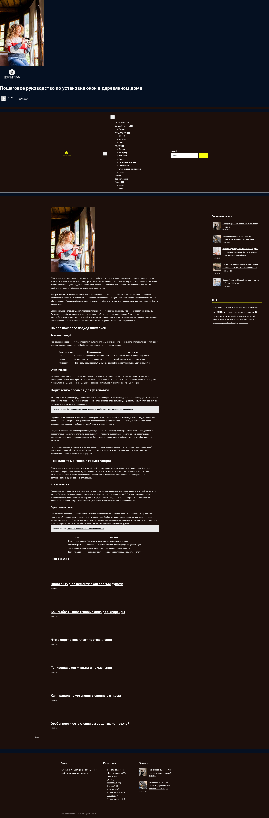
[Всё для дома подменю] (128, 133)
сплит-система (243, 323)
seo (214, 316)
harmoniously (254, 307)
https (219, 312)
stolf (229, 316)
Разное (110, 786)
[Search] (203, 155)
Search (174, 151)
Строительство (114, 793)
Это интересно (114, 799)
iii (226, 312)
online (249, 312)
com (225, 307)
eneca (244, 307)
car (216, 307)
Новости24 (112, 783)
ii (224, 312)
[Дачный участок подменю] (131, 126)
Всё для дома (113, 770)
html (214, 312)
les (239, 312)
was (251, 316)
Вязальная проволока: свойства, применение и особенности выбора (159, 785)
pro (253, 312)
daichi (236, 307)
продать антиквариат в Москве (244, 319)
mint (245, 312)
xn (225, 319)
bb (213, 307)
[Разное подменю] (122, 182)
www (215, 319)
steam (225, 316)
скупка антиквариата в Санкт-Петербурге (225, 323)
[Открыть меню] (105, 154)
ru (256, 311)
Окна (37, 737)
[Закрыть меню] (112, 117)
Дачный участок (114, 773)
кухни (231, 319)
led (236, 312)
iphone (230, 312)
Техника (111, 796)
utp (248, 316)
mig (242, 312)
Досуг (110, 779)
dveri (240, 307)
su (237, 316)
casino (220, 307)
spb (221, 316)
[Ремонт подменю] (122, 146)
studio (233, 316)
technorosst (242, 316)
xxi (228, 319)
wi (254, 316)
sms (217, 316)
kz (233, 312)
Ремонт (110, 789)
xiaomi (222, 319)
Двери (110, 776)
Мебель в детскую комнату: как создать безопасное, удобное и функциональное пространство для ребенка (240, 252)
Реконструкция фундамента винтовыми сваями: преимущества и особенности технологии (240, 267)
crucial (229, 307)
